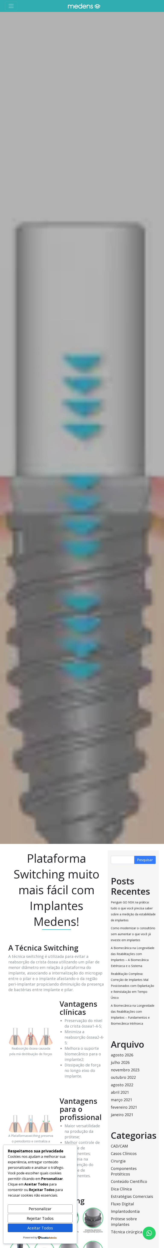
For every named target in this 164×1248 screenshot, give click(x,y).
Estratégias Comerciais (132, 1196)
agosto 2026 (122, 1054)
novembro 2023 (125, 1069)
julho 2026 (120, 1062)
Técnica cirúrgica (126, 1231)
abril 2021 (120, 1092)
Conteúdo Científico (129, 1181)
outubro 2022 (123, 1077)
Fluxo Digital (122, 1203)
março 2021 (121, 1099)
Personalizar (40, 1208)
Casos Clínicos (124, 1153)
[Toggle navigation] (11, 6)
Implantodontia (125, 1211)
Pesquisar (145, 860)
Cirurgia (118, 1161)
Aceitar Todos (40, 1228)
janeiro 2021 (122, 1114)
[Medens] (83, 5)
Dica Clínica (121, 1188)
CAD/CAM (119, 1146)
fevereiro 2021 (124, 1107)
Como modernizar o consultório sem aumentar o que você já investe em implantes (133, 934)
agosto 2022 (122, 1084)
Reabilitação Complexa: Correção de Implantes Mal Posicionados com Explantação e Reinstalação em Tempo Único (132, 986)
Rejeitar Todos (40, 1218)
